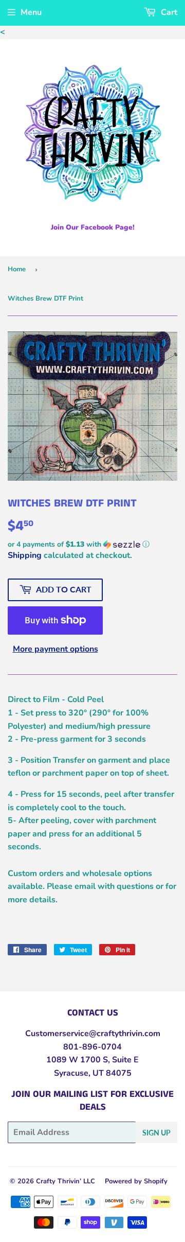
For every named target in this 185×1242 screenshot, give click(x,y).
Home (17, 269)
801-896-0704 (92, 1047)
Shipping (25, 555)
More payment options (55, 649)
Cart (168, 12)
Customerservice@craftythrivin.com (92, 1033)
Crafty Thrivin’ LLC (65, 1181)
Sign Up (156, 1132)
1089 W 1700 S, (78, 1059)
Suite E (124, 1059)
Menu (31, 12)
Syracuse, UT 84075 (93, 1073)
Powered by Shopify (136, 1181)
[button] (92, 544)
